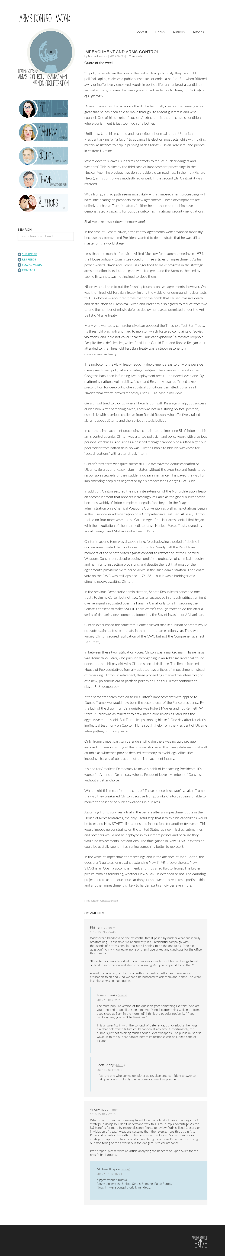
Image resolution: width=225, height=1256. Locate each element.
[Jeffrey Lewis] (46, 179)
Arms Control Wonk (112, 15)
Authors (179, 32)
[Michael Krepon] (46, 156)
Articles (198, 32)
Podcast (141, 32)
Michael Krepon (98, 56)
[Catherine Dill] (46, 109)
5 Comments (134, 56)
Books (160, 32)
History (111, 928)
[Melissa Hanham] (46, 132)
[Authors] (46, 203)
